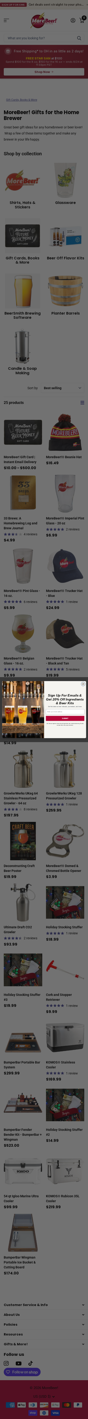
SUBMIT (65, 718)
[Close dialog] (83, 684)
